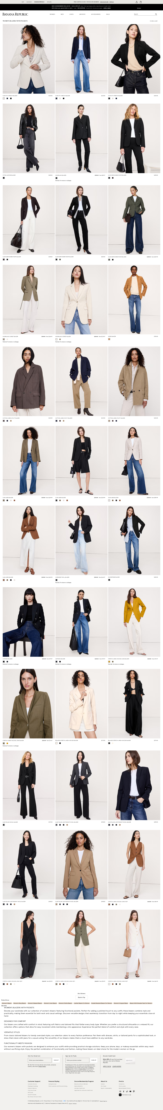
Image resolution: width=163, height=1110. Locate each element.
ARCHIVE (82, 14)
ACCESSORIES (96, 14)
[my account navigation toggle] (137, 2)
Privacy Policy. (42, 1066)
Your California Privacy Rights (74, 1101)
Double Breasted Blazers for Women (101, 1003)
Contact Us (121, 1084)
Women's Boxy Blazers (19, 1003)
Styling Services (52, 1084)
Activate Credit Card (79, 1088)
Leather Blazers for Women (81, 1003)
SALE (108, 14)
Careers (103, 1084)
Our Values (103, 1086)
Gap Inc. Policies (72, 1103)
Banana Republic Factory (125, 1088)
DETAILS (112, 2)
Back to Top (81, 997)
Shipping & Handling (33, 1086)
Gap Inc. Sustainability (106, 1088)
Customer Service (32, 1084)
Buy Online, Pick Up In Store (34, 1096)
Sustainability (94, 1101)
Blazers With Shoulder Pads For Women (141, 1003)
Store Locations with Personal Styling (58, 1086)
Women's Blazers (6, 1003)
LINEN (72, 14)
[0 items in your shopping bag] (140, 2)
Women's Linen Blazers (50, 1003)
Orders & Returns (32, 1088)
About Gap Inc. (103, 1101)
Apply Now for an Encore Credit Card (83, 1090)
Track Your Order (32, 1090)
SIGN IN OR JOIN (104, 2)
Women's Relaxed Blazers (35, 1003)
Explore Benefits (78, 1086)
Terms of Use (86, 1101)
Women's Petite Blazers (65, 1003)
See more (4, 1005)
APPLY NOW (107, 8)
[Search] (156, 14)
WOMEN (52, 14)
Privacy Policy (82, 1068)
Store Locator (122, 1086)
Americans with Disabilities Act (35, 1103)
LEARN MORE (116, 1066)
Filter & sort (154, 21)
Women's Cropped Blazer (121, 1003)
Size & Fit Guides (32, 1094)
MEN (62, 14)
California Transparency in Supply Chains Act (56, 1103)
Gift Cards (30, 1092)
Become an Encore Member (81, 1084)
